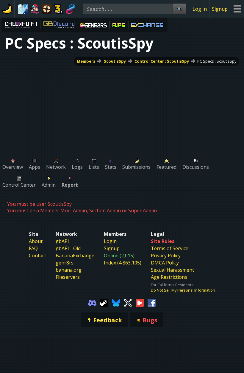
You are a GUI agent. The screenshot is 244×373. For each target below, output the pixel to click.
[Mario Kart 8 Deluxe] (70, 9)
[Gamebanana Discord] (92, 302)
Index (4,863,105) (122, 262)
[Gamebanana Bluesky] (116, 302)
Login (110, 241)
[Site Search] (179, 9)
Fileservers (68, 277)
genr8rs (64, 262)
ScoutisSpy (115, 61)
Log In (200, 9)
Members (86, 61)
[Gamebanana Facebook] (152, 302)
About (36, 241)
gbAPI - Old (68, 248)
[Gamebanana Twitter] (128, 302)
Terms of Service (169, 248)
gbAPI (62, 241)
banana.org (69, 270)
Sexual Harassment (172, 270)
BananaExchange (75, 255)
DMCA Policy (165, 262)
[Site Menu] (237, 9)
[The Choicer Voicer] (23, 9)
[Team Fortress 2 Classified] (47, 9)
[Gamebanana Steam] (104, 302)
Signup (220, 9)
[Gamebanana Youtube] (140, 302)
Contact (37, 255)
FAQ (33, 248)
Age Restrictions (169, 277)
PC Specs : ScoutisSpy (216, 61)
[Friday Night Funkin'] (35, 9)
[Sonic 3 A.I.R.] (59, 9)
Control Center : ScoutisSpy (161, 61)
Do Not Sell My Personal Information (183, 290)
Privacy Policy (166, 255)
